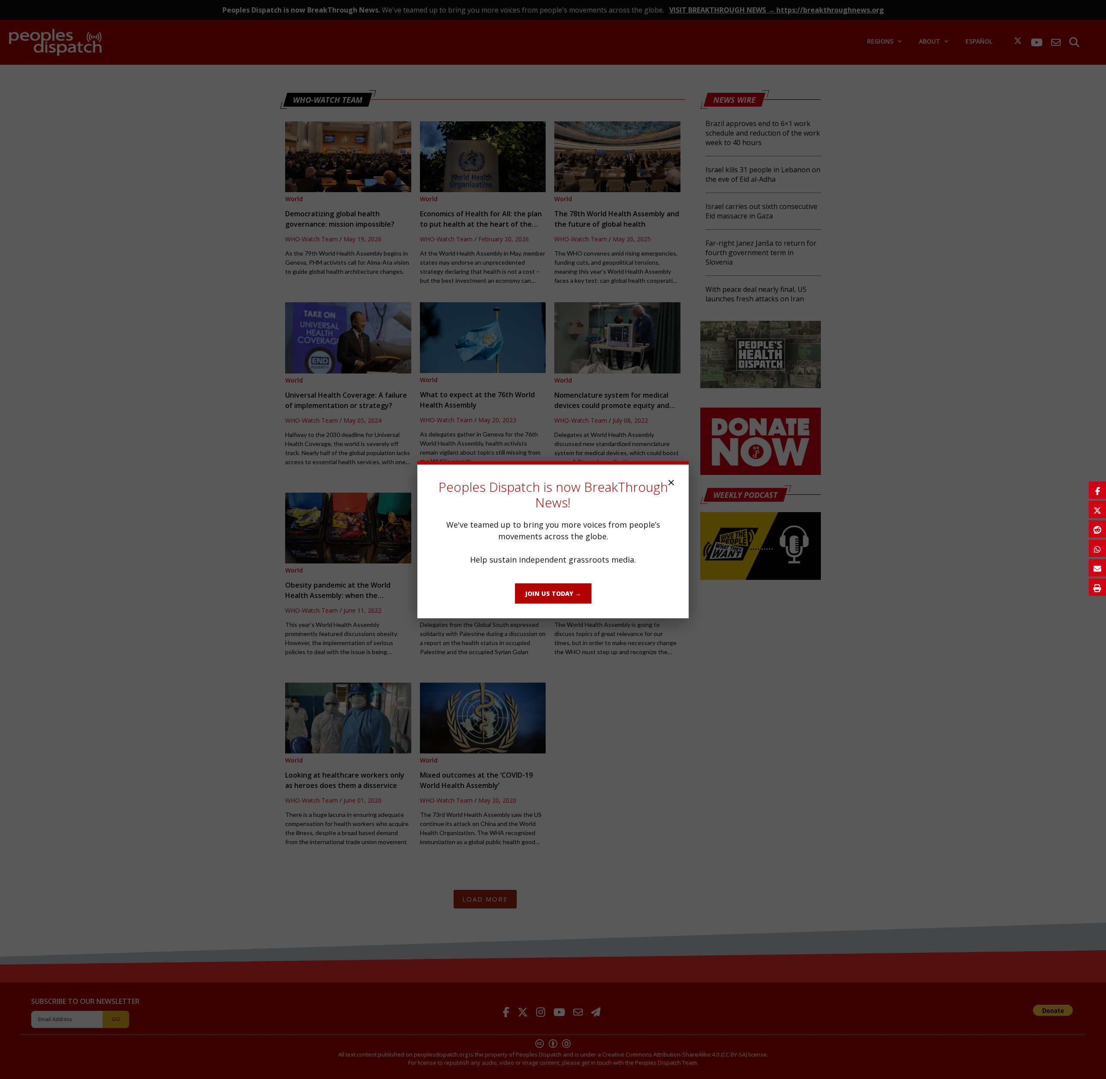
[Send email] (1097, 567)
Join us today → (553, 593)
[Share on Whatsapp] (1097, 548)
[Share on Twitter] (1097, 509)
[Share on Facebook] (1097, 490)
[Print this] (1097, 587)
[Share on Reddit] (1097, 529)
